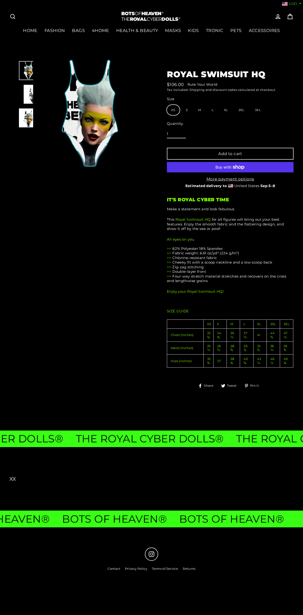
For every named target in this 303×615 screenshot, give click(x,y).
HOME (30, 30)
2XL (242, 110)
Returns (189, 568)
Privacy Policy (136, 568)
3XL (258, 110)
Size (170, 99)
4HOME (100, 30)
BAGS (78, 30)
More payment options (230, 179)
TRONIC (214, 30)
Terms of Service (165, 568)
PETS (236, 30)
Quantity (175, 123)
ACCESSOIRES (264, 30)
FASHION (55, 30)
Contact (113, 568)
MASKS (173, 30)
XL (226, 110)
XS (173, 110)
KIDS (193, 30)
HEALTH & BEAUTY (137, 30)
